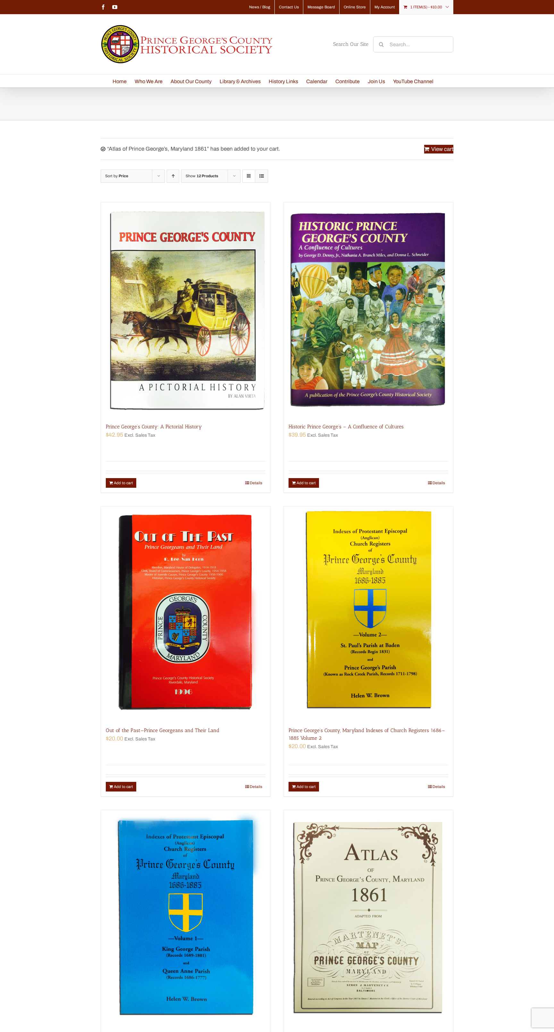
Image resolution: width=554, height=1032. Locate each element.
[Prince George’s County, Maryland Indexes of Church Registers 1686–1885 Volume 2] (368, 613)
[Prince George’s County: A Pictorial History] (185, 309)
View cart (442, 149)
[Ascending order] (173, 176)
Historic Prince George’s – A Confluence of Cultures (346, 427)
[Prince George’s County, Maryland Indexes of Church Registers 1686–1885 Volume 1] (185, 917)
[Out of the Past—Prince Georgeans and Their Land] (185, 613)
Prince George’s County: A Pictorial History (154, 427)
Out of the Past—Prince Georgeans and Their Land (162, 730)
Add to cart (123, 483)
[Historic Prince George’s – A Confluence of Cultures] (368, 309)
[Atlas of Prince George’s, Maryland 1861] (368, 917)
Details (256, 483)
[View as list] (261, 176)
